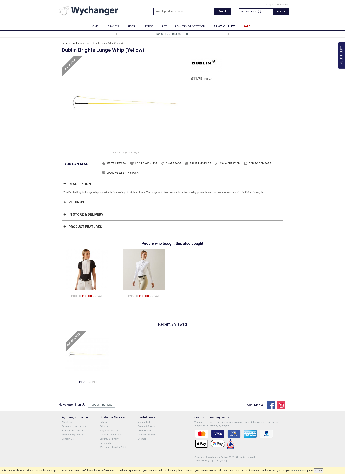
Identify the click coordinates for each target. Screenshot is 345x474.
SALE (246, 26)
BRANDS (113, 26)
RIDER (131, 26)
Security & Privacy (109, 438)
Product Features (85, 227)
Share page (173, 163)
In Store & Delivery (86, 214)
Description (80, 184)
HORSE (148, 26)
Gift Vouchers (107, 443)
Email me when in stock (122, 172)
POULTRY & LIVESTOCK (190, 26)
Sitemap (142, 438)
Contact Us (282, 4)
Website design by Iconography (210, 460)
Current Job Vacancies (74, 426)
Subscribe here (101, 404)
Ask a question (229, 163)
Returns (76, 202)
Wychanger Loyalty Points (113, 447)
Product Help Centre (72, 430)
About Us (67, 422)
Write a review (116, 163)
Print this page (200, 163)
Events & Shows (146, 426)
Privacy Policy (299, 470)
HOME (94, 26)
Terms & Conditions (110, 434)
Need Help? (341, 55)
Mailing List (144, 422)
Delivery (104, 426)
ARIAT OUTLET (224, 26)
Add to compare (260, 163)
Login (269, 4)
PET (164, 26)
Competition (144, 430)
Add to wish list (146, 163)
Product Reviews (146, 434)
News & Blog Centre (72, 434)
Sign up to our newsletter (172, 33)
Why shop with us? (109, 430)
